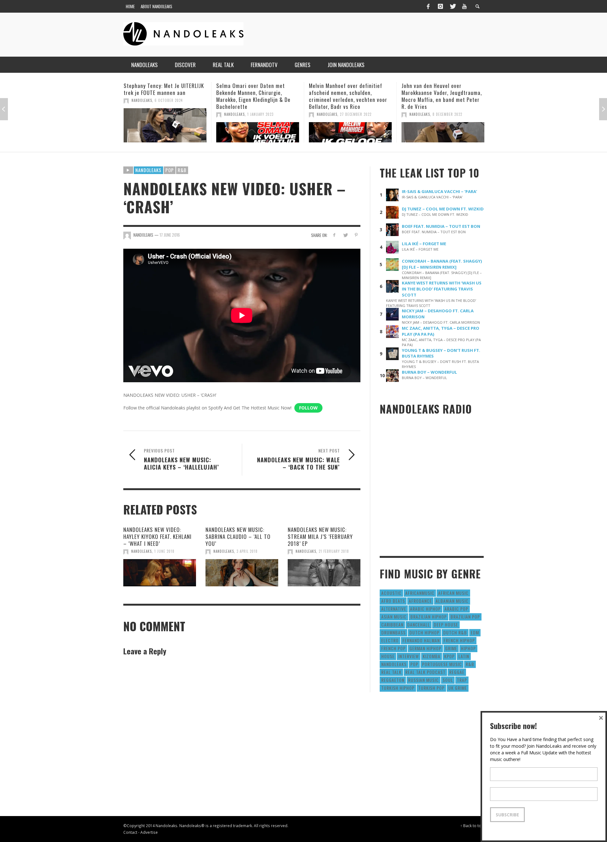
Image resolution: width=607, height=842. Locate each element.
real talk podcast (425, 672)
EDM (475, 632)
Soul (448, 680)
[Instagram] (440, 6)
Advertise (149, 832)
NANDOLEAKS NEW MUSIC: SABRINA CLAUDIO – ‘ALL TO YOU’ (238, 536)
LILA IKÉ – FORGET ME (424, 243)
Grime (451, 648)
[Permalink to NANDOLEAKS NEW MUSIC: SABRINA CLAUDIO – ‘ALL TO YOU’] (241, 572)
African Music (453, 592)
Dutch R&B (455, 632)
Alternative (393, 608)
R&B (182, 169)
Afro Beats (393, 600)
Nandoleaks (148, 169)
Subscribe (507, 815)
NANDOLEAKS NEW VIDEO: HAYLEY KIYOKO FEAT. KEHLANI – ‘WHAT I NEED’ (157, 536)
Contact (130, 832)
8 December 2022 (355, 114)
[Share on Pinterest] (356, 235)
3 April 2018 (247, 551)
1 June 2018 (164, 551)
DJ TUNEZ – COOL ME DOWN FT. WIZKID (443, 209)
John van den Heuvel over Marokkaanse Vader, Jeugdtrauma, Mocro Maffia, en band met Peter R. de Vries (349, 96)
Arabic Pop (456, 608)
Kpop (449, 656)
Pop (169, 169)
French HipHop (459, 640)
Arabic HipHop (425, 608)
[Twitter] (452, 6)
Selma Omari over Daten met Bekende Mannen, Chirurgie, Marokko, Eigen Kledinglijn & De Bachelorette (161, 96)
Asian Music (394, 616)
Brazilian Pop (465, 616)
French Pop (393, 648)
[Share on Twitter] (345, 235)
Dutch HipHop (424, 632)
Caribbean (392, 624)
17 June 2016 (170, 235)
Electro (390, 640)
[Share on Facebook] (334, 235)
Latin (463, 656)
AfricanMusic (419, 592)
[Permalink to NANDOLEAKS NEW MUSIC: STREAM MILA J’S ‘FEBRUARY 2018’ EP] (324, 572)
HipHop (468, 648)
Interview (408, 656)
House (388, 656)
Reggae (456, 672)
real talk (391, 672)
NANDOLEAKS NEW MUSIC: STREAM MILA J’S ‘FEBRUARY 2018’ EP (320, 536)
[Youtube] (464, 6)
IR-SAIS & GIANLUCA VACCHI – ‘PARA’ (439, 191)
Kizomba (431, 656)
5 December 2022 (447, 114)
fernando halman (421, 640)
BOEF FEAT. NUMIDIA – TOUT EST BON (441, 226)
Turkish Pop (431, 687)
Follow (308, 408)
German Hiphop (425, 648)
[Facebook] (428, 6)
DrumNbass (393, 632)
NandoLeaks (142, 114)
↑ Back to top (472, 825)
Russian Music (423, 680)
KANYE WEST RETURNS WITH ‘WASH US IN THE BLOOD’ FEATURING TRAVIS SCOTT (441, 289)
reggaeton (392, 680)
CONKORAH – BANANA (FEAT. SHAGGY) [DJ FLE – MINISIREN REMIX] (442, 264)
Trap (462, 680)
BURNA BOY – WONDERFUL (429, 372)
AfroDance (420, 600)
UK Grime (457, 687)
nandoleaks (394, 664)
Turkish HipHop (397, 687)
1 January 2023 (168, 114)
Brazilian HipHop (428, 616)
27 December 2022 (263, 114)
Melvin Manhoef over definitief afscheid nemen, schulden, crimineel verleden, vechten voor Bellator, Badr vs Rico (255, 96)
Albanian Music (452, 600)
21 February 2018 (334, 551)
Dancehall (418, 624)
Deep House (446, 624)
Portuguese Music (442, 664)
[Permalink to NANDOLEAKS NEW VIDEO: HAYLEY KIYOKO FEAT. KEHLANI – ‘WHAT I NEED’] (159, 572)
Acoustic (391, 592)
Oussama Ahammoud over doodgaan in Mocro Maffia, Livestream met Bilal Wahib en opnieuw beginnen (438, 96)
